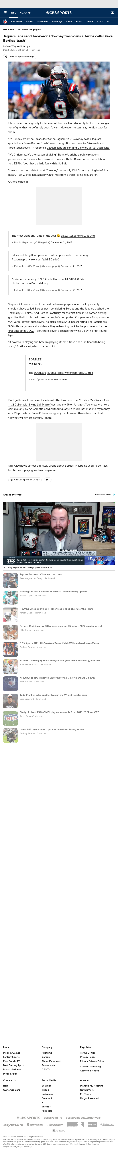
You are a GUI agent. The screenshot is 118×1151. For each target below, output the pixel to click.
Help (5, 1085)
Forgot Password (89, 1098)
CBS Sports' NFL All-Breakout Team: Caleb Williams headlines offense (59, 643)
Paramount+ (48, 1065)
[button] (5, 13)
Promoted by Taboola (103, 495)
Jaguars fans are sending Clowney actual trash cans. (78, 148)
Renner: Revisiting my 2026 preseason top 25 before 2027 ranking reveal (61, 626)
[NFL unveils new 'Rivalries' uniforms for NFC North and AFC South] (10, 683)
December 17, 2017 (56, 379)
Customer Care (11, 1089)
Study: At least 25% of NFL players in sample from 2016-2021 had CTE (59, 712)
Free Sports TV (11, 1061)
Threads (46, 1106)
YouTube (46, 1085)
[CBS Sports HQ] (53, 1117)
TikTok (45, 1089)
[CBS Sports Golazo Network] (83, 1117)
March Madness (12, 1069)
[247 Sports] (13, 1124)
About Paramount (51, 1061)
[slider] (59, 556)
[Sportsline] (35, 1124)
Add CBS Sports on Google (21, 56)
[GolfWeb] (59, 1130)
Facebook (47, 1098)
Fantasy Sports (11, 1057)
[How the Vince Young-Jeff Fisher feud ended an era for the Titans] (10, 614)
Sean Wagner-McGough (18, 46)
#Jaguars (17, 259)
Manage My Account (91, 1085)
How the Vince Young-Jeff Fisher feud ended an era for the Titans (56, 608)
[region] (59, 90)
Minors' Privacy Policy (92, 1061)
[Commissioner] (75, 1123)
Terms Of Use (87, 1052)
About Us (47, 1052)
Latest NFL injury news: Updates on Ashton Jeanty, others (52, 729)
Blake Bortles (32, 143)
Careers (46, 1057)
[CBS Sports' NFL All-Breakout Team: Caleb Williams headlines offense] (10, 649)
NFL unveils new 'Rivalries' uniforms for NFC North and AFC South (57, 677)
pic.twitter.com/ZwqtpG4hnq (30, 283)
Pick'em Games (11, 1052)
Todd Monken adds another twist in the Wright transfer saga (53, 695)
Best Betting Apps (13, 1065)
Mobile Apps (10, 1073)
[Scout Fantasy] (107, 1124)
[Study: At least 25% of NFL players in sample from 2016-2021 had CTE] (10, 718)
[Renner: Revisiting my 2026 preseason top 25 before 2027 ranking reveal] (10, 632)
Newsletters (87, 1089)
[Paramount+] (55, 1123)
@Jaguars (40, 373)
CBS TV (46, 1069)
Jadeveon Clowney (55, 123)
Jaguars (60, 139)
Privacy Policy (87, 1057)
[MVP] (92, 1123)
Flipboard (47, 1110)
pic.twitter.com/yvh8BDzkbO (41, 259)
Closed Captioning (90, 1066)
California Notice (89, 1070)
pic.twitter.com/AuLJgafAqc (78, 236)
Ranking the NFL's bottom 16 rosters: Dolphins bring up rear (53, 591)
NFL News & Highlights (29, 29)
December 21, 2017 (61, 242)
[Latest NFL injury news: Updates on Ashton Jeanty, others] (10, 735)
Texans (38, 139)
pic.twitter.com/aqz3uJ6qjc (76, 373)
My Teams (85, 1094)
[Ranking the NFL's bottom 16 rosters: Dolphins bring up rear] (10, 597)
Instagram (47, 1094)
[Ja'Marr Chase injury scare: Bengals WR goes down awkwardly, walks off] (10, 666)
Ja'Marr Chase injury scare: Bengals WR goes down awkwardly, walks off (60, 660)
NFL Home (8, 29)
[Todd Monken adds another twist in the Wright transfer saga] (10, 701)
